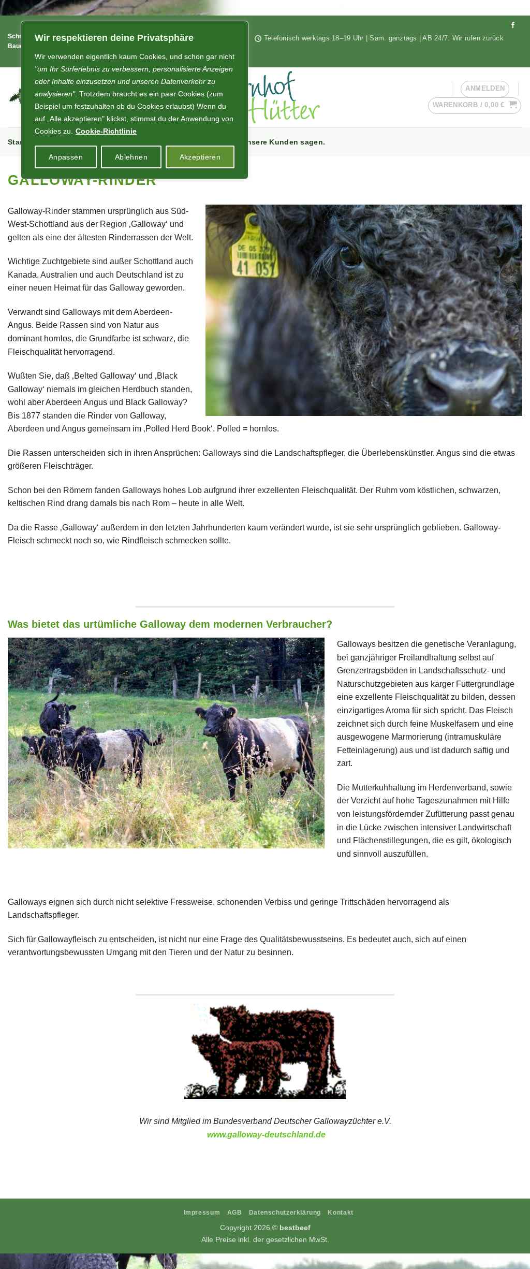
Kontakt (340, 1212)
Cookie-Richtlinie (106, 131)
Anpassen (66, 157)
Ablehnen (131, 157)
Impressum (202, 1212)
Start (16, 142)
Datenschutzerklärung (285, 1212)
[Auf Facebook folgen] (513, 25)
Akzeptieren (200, 157)
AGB (234, 1212)
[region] (134, 100)
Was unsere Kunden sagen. (275, 142)
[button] (475, 105)
